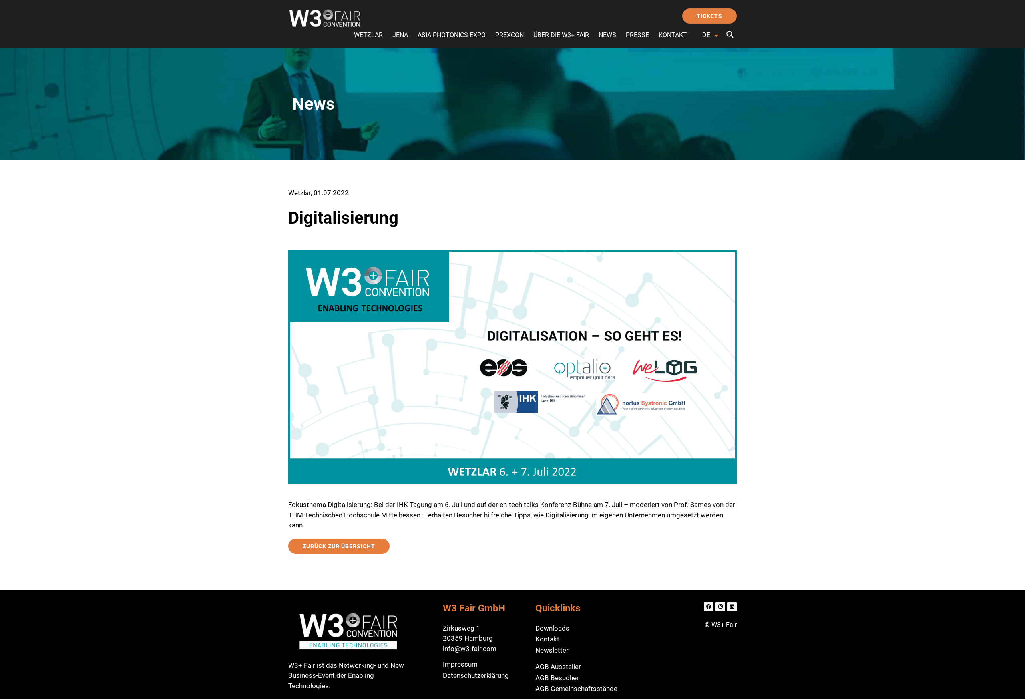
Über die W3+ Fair (561, 35)
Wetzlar (368, 35)
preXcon (509, 35)
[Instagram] (720, 606)
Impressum (460, 664)
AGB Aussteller (558, 667)
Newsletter (552, 650)
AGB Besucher (557, 678)
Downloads (552, 628)
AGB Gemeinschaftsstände (576, 689)
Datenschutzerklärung (476, 675)
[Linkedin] (732, 606)
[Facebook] (708, 606)
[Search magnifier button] (730, 34)
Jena (400, 35)
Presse (637, 35)
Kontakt (673, 35)
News (607, 35)
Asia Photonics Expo (452, 35)
